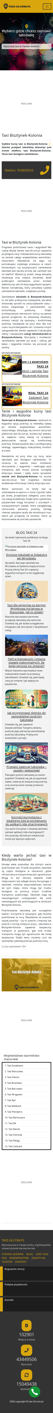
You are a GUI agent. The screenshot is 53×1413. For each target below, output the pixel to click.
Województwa (19, 1258)
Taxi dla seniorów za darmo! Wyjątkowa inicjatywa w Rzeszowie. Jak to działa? (26, 608)
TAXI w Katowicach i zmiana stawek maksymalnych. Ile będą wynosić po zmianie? (26, 662)
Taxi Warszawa (15, 1071)
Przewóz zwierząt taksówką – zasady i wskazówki (26, 768)
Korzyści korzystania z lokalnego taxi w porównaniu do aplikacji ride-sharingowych (27, 820)
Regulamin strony (15, 1269)
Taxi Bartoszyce (16, 1117)
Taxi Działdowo (15, 1065)
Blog (29, 1254)
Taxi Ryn (11, 1100)
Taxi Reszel (14, 1129)
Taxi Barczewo (14, 1088)
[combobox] (26, 46)
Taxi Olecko (13, 1077)
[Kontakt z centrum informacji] (34, 1392)
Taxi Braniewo (14, 1082)
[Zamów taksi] (44, 172)
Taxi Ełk (12, 1123)
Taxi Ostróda (15, 1134)
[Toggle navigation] (47, 6)
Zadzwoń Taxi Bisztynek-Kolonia (35, 397)
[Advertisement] (26, 1020)
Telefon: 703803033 (19, 170)
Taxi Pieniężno (14, 1111)
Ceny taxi (42, 1254)
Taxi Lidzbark (15, 1146)
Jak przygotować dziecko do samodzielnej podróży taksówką (26, 716)
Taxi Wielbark (14, 1106)
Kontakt (21, 1261)
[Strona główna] (17, 6)
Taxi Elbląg (14, 1140)
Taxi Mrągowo (14, 1094)
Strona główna (13, 1254)
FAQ (4, 1258)
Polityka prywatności (16, 1284)
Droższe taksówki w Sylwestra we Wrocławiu (26, 556)
